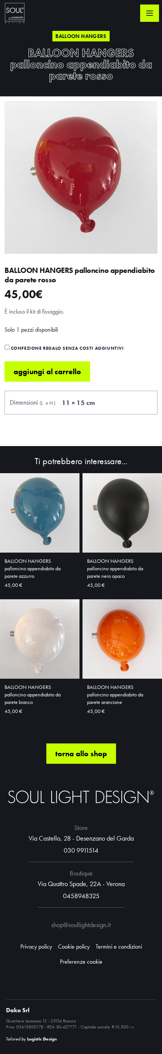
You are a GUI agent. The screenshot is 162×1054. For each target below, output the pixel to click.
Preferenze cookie (81, 962)
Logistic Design (42, 1039)
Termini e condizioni (119, 946)
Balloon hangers (80, 36)
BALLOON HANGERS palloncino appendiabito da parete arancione (115, 694)
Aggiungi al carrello (47, 371)
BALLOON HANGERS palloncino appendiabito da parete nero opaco (115, 568)
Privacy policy (36, 946)
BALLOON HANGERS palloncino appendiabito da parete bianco (33, 694)
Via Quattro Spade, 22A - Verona (81, 883)
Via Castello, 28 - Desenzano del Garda (81, 838)
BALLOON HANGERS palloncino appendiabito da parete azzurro (33, 568)
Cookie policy (74, 946)
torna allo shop (81, 754)
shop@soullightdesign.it (81, 924)
